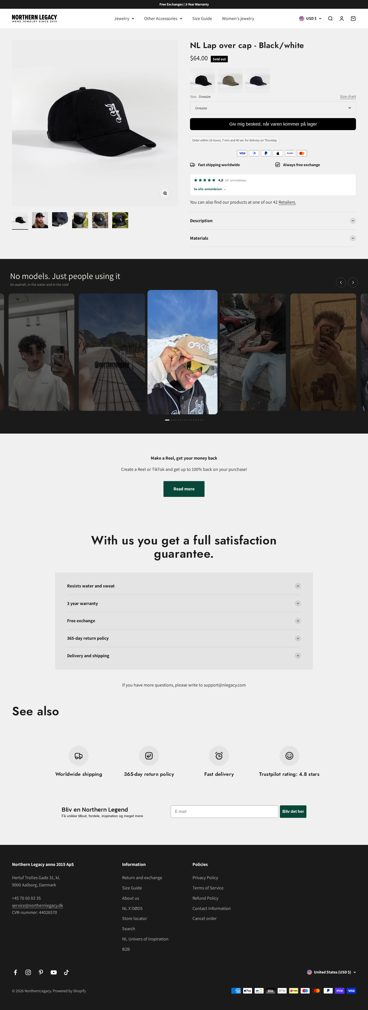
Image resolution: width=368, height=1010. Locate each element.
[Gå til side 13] (196, 420)
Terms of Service (208, 888)
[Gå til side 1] (167, 420)
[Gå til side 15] (200, 420)
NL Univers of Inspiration (145, 939)
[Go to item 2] (40, 221)
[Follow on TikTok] (66, 972)
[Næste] (353, 282)
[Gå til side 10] (189, 420)
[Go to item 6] (120, 221)
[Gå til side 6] (180, 420)
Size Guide (202, 18)
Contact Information (212, 908)
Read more (184, 489)
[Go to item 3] (60, 221)
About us (130, 898)
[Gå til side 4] (175, 420)
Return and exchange (142, 877)
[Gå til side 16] (202, 420)
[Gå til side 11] (191, 420)
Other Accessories (160, 18)
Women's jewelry (238, 18)
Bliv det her (293, 811)
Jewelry (121, 18)
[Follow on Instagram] (28, 972)
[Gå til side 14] (198, 420)
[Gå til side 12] (193, 420)
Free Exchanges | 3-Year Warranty (184, 4)
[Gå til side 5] (177, 420)
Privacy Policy (205, 877)
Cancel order (205, 918)
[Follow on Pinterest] (41, 972)
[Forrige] (341, 282)
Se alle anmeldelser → (210, 189)
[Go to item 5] (100, 221)
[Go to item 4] (80, 221)
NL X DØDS (132, 908)
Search (128, 928)
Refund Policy (205, 898)
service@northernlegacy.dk (37, 905)
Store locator (134, 918)
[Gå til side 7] (182, 420)
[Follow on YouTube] (53, 972)
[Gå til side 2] (171, 420)
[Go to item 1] (20, 221)
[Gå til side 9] (187, 420)
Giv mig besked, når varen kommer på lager (273, 124)
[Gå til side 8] (184, 420)
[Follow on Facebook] (15, 972)
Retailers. (287, 202)
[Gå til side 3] (173, 420)
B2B (126, 949)
